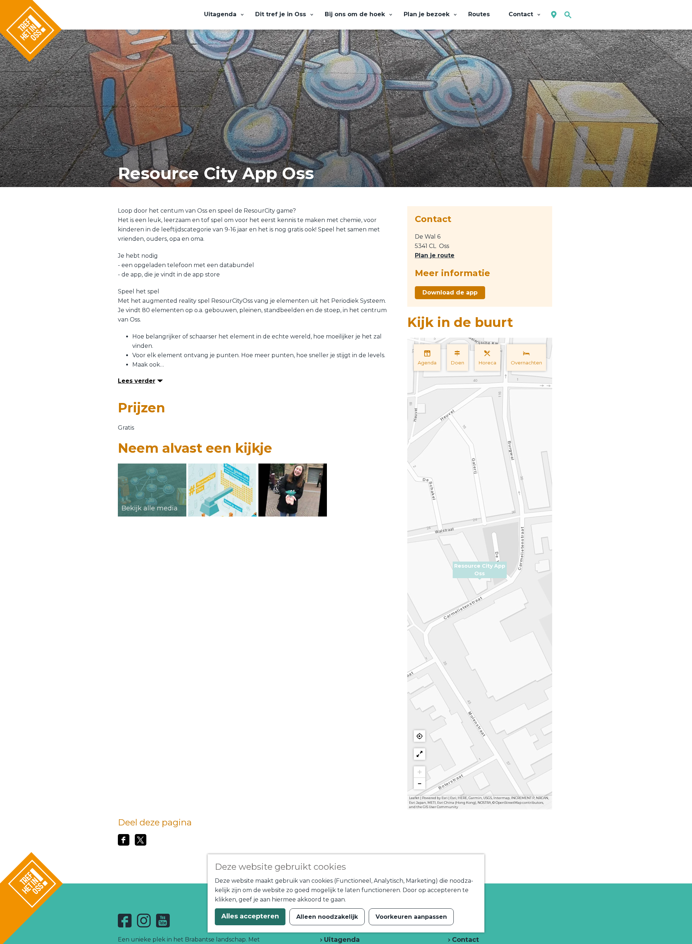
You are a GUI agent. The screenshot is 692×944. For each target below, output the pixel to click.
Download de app (450, 292)
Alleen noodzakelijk (327, 916)
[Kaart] (553, 15)
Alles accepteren (250, 916)
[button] (479, 573)
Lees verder (136, 380)
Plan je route (434, 255)
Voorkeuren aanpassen (411, 916)
